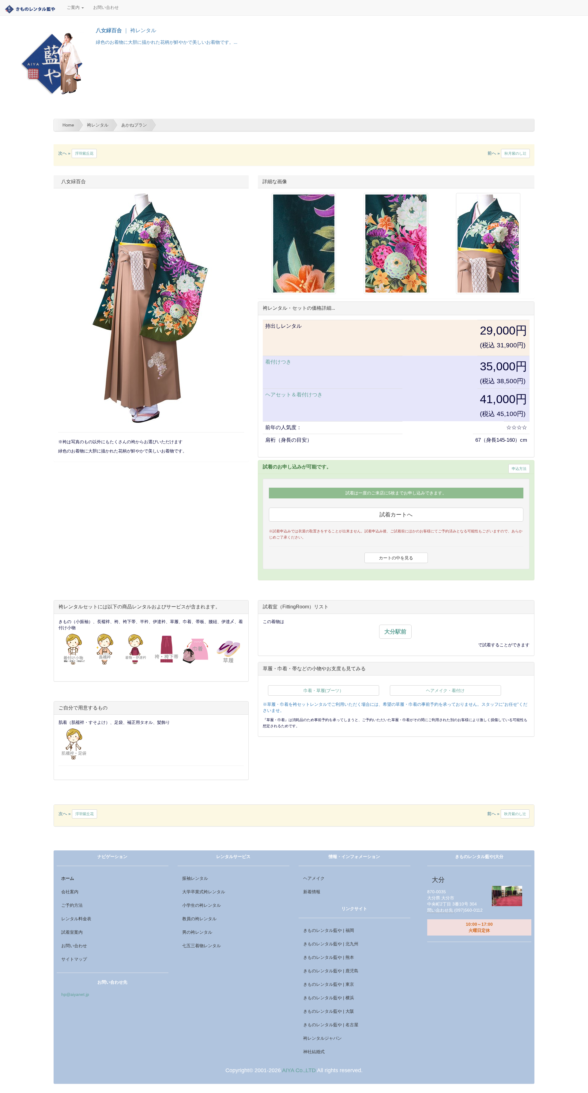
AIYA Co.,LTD (299, 1070)
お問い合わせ (106, 7)
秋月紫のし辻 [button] (515, 153)
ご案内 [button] (74, 7)
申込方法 (519, 469)
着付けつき (278, 362)
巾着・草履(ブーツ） (323, 690)
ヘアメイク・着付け (445, 690)
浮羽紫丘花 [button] (84, 153)
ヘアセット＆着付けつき (293, 395)
